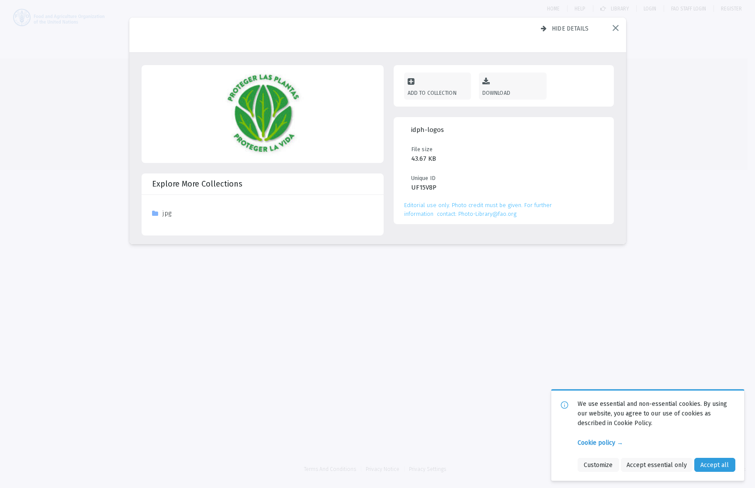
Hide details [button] (570, 28)
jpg (166, 213)
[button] (615, 28)
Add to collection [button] (432, 93)
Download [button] (496, 93)
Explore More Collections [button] (197, 184)
